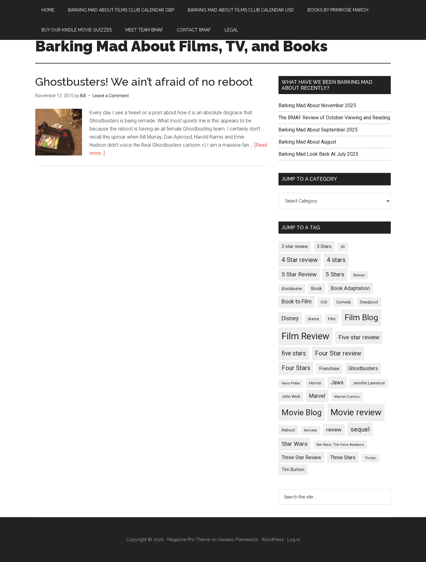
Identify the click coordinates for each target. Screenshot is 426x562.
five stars (294, 353)
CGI (324, 302)
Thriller (370, 458)
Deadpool (369, 302)
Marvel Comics (347, 396)
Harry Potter (291, 383)
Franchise (329, 368)
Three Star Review (301, 457)
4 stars (336, 260)
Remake (310, 430)
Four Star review (338, 353)
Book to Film (297, 301)
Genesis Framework (238, 539)
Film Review (305, 336)
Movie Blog (302, 412)
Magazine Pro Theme (188, 539)
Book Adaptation (350, 288)
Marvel (317, 396)
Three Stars (343, 457)
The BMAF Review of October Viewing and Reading (334, 118)
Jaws (337, 382)
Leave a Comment (111, 95)
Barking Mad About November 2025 (317, 105)
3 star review (295, 246)
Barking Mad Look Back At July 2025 (318, 154)
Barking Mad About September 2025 (318, 130)
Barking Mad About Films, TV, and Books (181, 46)
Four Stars (296, 368)
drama (313, 319)
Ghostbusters (363, 368)
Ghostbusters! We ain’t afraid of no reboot (144, 81)
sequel (360, 429)
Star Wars (294, 443)
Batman (359, 275)
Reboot (288, 430)
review (333, 429)
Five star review (358, 337)
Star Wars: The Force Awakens (340, 445)
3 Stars (324, 246)
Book (316, 288)
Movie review (356, 412)
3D (343, 247)
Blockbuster (292, 289)
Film (332, 319)
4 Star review (300, 260)
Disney (290, 318)
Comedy (343, 302)
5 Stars (335, 274)
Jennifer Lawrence (369, 383)
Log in (293, 539)
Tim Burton (293, 469)
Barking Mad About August (307, 142)
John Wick (291, 396)
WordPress (272, 539)
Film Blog (361, 317)
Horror (315, 382)
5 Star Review (299, 274)
